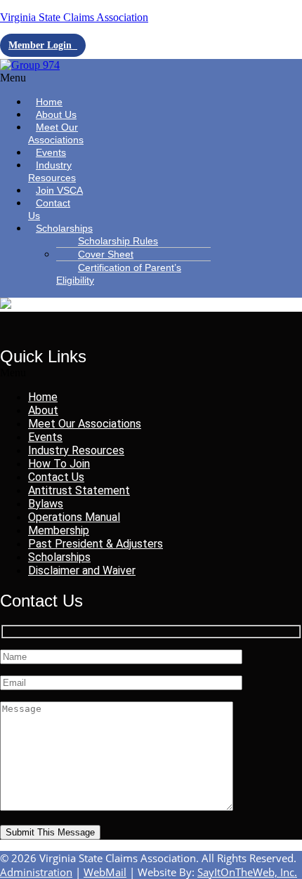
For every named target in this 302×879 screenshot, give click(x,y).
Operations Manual (74, 517)
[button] (45, 78)
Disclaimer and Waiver (82, 570)
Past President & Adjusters (95, 543)
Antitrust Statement (79, 490)
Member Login (42, 45)
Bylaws (45, 503)
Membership (58, 530)
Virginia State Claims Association (74, 17)
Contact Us (49, 209)
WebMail (105, 872)
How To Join (59, 463)
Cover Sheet (105, 254)
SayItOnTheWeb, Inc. (247, 872)
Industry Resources (52, 171)
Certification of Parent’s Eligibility (118, 274)
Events (45, 437)
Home (43, 397)
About (43, 410)
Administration (36, 872)
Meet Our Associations (56, 133)
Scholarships (64, 228)
